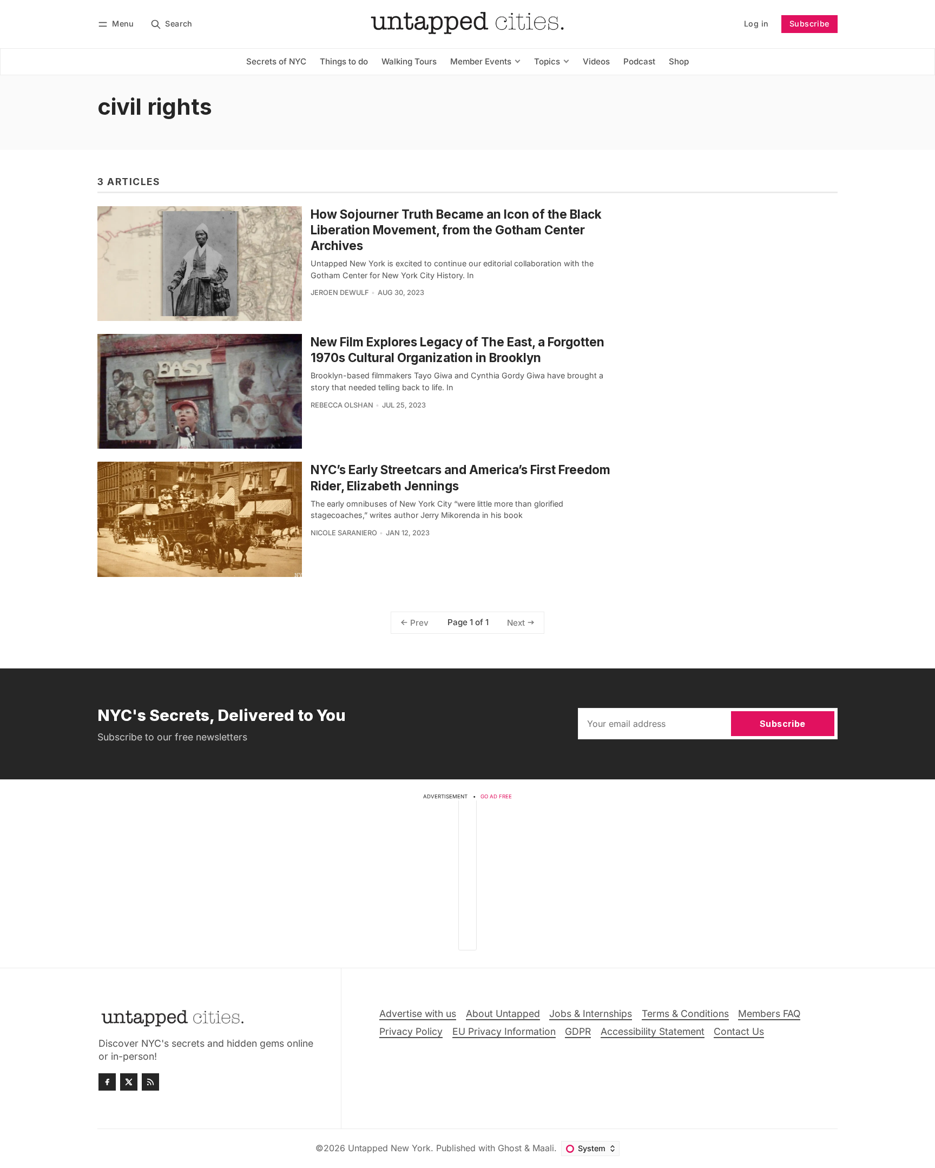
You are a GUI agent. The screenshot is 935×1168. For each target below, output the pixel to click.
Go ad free (496, 796)
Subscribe (809, 23)
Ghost (510, 1148)
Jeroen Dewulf (340, 292)
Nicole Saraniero (344, 533)
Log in (756, 23)
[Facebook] (107, 1082)
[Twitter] (128, 1082)
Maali (543, 1148)
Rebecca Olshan (342, 405)
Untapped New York (389, 1148)
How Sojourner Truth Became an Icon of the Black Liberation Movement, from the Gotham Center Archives (456, 230)
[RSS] (150, 1082)
